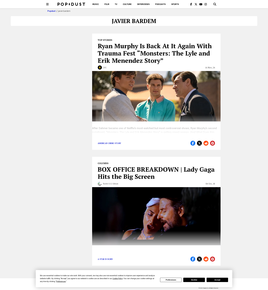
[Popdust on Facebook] (191, 4)
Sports (175, 4)
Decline (194, 280)
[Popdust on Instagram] (206, 4)
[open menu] (47, 4)
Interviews (143, 4)
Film (106, 4)
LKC (105, 67)
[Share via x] (199, 143)
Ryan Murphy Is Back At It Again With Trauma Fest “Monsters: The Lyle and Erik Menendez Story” (155, 53)
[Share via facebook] (192, 143)
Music (95, 4)
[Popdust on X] (196, 4)
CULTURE (127, 4)
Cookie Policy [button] (118, 279)
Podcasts (160, 4)
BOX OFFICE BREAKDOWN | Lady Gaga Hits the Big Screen (156, 173)
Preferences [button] (61, 281)
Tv (116, 4)
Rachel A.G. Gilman (110, 183)
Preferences (171, 280)
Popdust (51, 11)
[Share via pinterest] (212, 143)
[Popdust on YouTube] (201, 4)
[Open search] (215, 4)
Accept (217, 280)
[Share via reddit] (206, 143)
